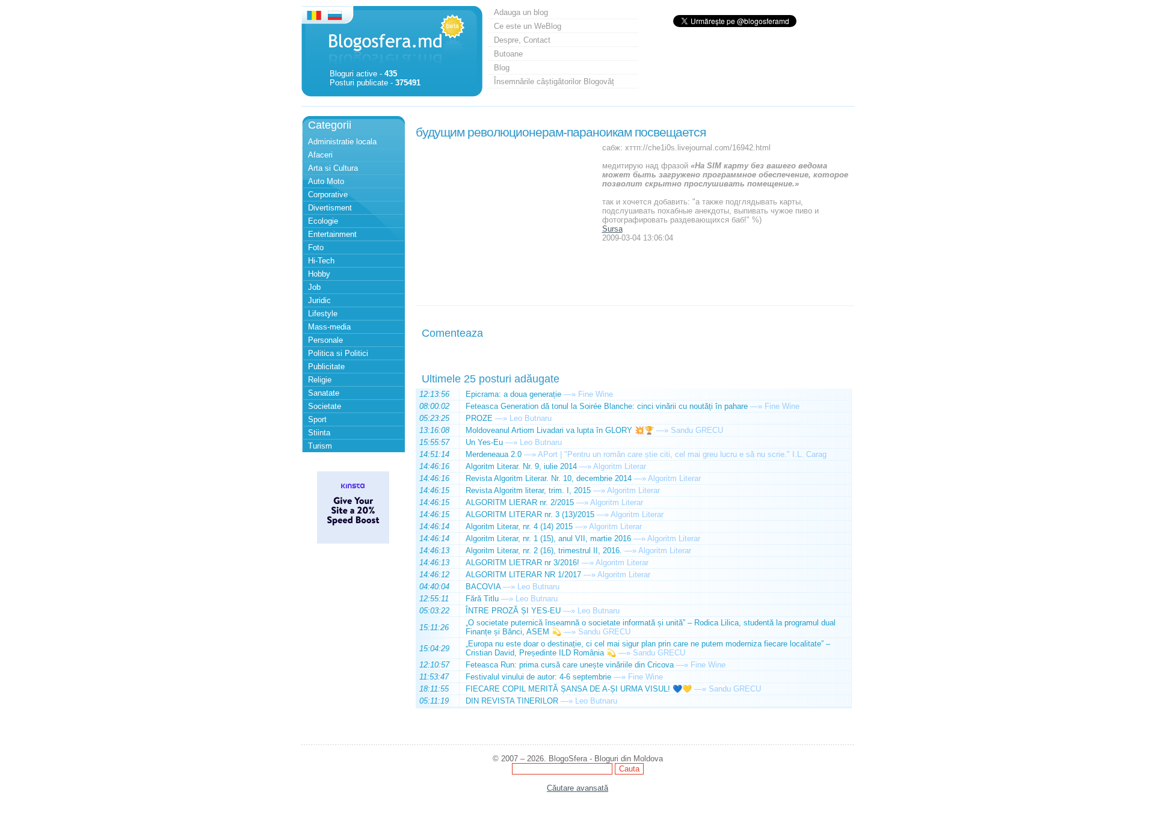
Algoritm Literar (619, 466)
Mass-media (329, 326)
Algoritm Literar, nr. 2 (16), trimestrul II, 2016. (544, 550)
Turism (320, 445)
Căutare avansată (577, 788)
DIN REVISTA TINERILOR (512, 700)
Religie (319, 379)
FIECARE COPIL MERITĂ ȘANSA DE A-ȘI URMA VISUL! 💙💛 (579, 688)
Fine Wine (595, 394)
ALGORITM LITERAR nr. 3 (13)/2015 (530, 514)
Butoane (508, 53)
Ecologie (323, 220)
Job (314, 287)
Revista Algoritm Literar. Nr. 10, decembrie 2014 (549, 478)
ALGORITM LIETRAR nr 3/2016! (522, 562)
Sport (317, 419)
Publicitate (326, 366)
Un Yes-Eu (484, 442)
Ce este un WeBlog (527, 26)
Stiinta (319, 432)
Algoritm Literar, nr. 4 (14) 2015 (519, 526)
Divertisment (330, 207)
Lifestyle (322, 313)
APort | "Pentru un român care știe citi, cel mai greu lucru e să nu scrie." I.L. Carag (682, 454)
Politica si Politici (338, 353)
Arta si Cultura (333, 168)
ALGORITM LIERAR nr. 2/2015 (520, 502)
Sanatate (323, 392)
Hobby (319, 273)
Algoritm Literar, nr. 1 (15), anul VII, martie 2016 (548, 538)
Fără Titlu (482, 598)
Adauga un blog (521, 12)
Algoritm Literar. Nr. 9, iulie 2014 (521, 466)
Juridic (319, 300)
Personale (325, 340)
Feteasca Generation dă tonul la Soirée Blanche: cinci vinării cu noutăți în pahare (607, 406)
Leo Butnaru (531, 418)
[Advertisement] (506, 218)
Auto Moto (326, 181)
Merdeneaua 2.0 (494, 454)
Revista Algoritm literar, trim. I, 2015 (528, 490)
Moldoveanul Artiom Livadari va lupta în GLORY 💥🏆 (560, 430)
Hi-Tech (321, 260)
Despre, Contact (522, 39)
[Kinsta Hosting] (353, 540)
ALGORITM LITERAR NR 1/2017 (523, 574)
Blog (502, 67)
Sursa (612, 228)
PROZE (479, 418)
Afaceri (320, 154)
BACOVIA (483, 586)
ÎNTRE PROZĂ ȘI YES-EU (513, 610)
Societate (324, 406)
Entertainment (332, 234)
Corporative (328, 194)
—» (570, 394)
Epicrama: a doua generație (513, 394)
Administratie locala (342, 141)
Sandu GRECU (697, 430)
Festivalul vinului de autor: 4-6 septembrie (538, 676)
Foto (316, 247)
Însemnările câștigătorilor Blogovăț (554, 81)
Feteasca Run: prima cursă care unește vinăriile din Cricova (570, 664)
